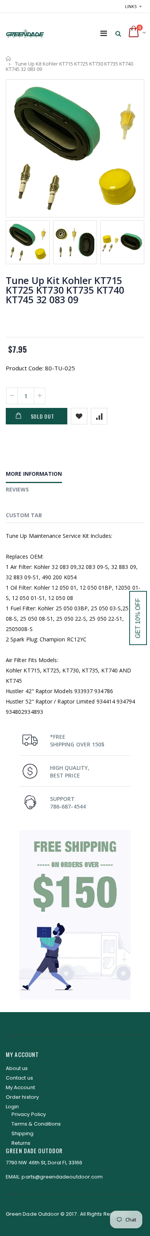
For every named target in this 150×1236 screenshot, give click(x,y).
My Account (20, 1087)
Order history (22, 1097)
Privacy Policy (29, 1114)
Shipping (23, 1133)
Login (12, 1106)
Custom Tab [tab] (24, 515)
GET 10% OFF (138, 618)
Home (9, 58)
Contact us (19, 1078)
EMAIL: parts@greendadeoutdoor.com (54, 1176)
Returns (21, 1143)
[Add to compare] (99, 416)
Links (131, 6)
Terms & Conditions (36, 1124)
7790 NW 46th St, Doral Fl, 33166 (44, 1162)
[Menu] (103, 33)
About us (17, 1068)
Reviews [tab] (17, 489)
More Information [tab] (34, 473)
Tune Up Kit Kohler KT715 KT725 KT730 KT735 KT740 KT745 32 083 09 (65, 290)
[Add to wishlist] (79, 416)
